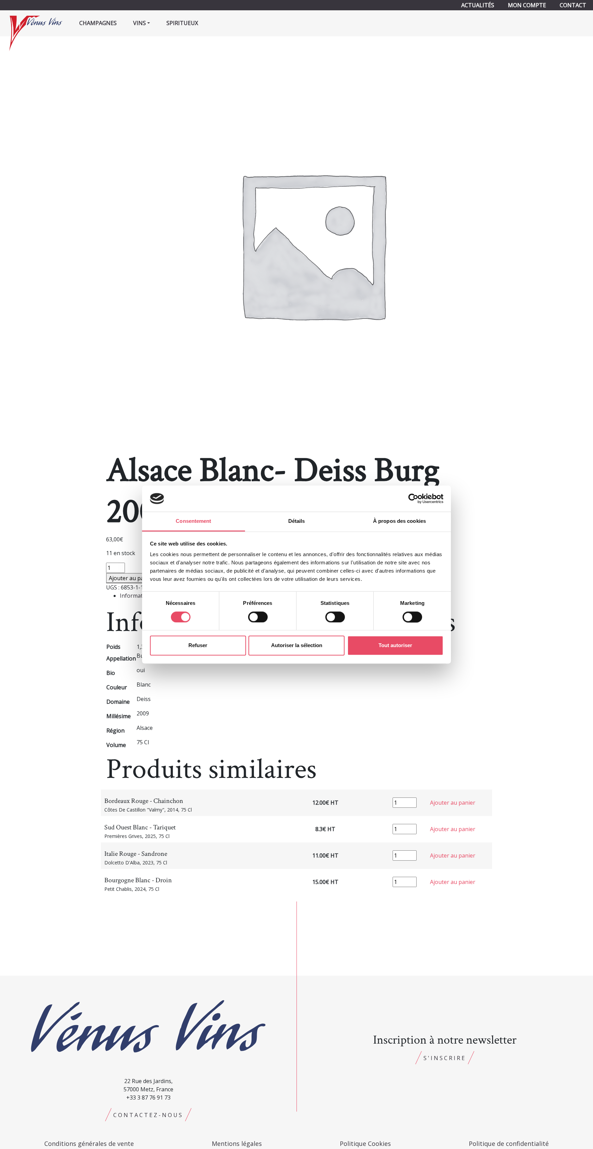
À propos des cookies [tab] (399, 521)
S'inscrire (444, 1058)
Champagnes (98, 23)
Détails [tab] (296, 521)
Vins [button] (139, 23)
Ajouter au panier (131, 578)
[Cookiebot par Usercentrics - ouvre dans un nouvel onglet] (413, 498)
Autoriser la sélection (296, 645)
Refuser (197, 645)
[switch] (258, 616)
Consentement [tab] (193, 521)
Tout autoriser (395, 645)
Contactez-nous (148, 1115)
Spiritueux (182, 23)
